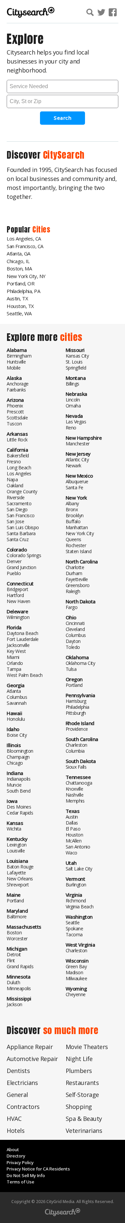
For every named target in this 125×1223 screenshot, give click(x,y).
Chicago (15, 763)
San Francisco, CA (25, 246)
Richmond (76, 900)
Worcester (17, 938)
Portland (15, 900)
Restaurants (82, 1083)
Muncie (14, 785)
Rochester (76, 545)
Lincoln (73, 399)
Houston (74, 835)
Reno (71, 427)
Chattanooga (79, 783)
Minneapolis (19, 988)
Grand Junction (21, 567)
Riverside (16, 497)
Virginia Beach (80, 906)
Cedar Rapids (20, 813)
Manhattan (77, 527)
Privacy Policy (20, 1162)
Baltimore (17, 916)
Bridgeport (17, 589)
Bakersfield (18, 455)
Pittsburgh (76, 713)
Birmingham (19, 356)
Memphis (75, 801)
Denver (14, 561)
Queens (73, 539)
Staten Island (79, 551)
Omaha (73, 405)
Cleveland (75, 629)
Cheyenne (76, 994)
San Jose (15, 521)
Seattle (73, 922)
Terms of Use (20, 1182)
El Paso (73, 829)
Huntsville (16, 362)
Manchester (78, 443)
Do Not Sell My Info (26, 1175)
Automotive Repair (32, 1059)
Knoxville (74, 789)
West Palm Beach (25, 675)
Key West (16, 651)
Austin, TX (17, 298)
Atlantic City (77, 459)
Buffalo (73, 521)
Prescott (15, 411)
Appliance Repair (30, 1047)
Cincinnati (75, 623)
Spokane (74, 928)
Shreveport (18, 884)
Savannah (16, 703)
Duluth (13, 982)
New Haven (18, 601)
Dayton (73, 641)
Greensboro (78, 585)
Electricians (22, 1083)
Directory (16, 1156)
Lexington (17, 844)
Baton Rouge (20, 866)
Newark (73, 465)
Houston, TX (20, 306)
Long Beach (19, 467)
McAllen (74, 841)
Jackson (14, 1004)
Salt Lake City (79, 868)
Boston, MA (19, 268)
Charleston (76, 745)
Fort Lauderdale (23, 639)
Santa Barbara (21, 533)
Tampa (14, 669)
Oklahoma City (80, 663)
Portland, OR (20, 283)
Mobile (13, 368)
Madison (74, 972)
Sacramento (19, 503)
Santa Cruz (17, 539)
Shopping (79, 1107)
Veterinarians (84, 1131)
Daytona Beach (22, 633)
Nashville (75, 795)
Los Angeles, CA (24, 238)
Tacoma (74, 934)
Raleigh (73, 591)
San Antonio (78, 846)
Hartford (15, 595)
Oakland (15, 485)
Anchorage (18, 384)
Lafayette (16, 872)
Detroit (14, 954)
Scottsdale (17, 417)
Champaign (18, 757)
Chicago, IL (18, 261)
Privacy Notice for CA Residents (38, 1169)
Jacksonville (18, 645)
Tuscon (14, 423)
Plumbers (79, 1071)
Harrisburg (76, 701)
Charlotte (75, 567)
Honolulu (16, 719)
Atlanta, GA (18, 253)
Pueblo (14, 573)
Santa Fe (74, 487)
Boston (14, 932)
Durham (74, 573)
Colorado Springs (24, 555)
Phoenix (15, 405)
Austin (72, 817)
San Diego (17, 509)
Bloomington (20, 751)
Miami (13, 657)
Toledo (73, 647)
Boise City (17, 735)
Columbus (17, 697)
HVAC (14, 1119)
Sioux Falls (76, 767)
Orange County (22, 491)
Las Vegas (76, 421)
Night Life (79, 1059)
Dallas (72, 823)
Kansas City (77, 356)
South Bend (18, 791)
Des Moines (19, 807)
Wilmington (18, 617)
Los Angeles (19, 473)
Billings (72, 384)
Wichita (14, 829)
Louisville (16, 850)
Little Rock (17, 439)
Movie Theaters (87, 1047)
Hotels (15, 1131)
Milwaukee (76, 978)
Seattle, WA (19, 313)
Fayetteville (77, 579)
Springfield (76, 368)
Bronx (72, 509)
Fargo (72, 607)
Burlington (76, 884)
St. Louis (74, 362)
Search (62, 117)
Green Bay (76, 966)
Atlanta (14, 691)
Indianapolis (18, 779)
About (13, 1149)
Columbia (75, 751)
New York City (80, 533)
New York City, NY (26, 276)
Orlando (15, 663)
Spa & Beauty (84, 1119)
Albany (72, 503)
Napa (12, 479)
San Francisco (21, 515)
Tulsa (71, 669)
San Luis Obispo (23, 527)
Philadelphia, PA (23, 291)
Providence (77, 729)
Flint (11, 960)
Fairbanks (16, 389)
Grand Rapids (20, 966)
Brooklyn (75, 515)
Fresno (14, 461)
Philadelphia (77, 707)
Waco (71, 852)
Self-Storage (82, 1095)
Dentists (18, 1071)
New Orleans (20, 878)
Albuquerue (77, 481)
